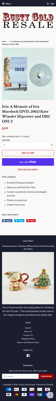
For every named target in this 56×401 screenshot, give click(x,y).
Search (28, 328)
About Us (28, 331)
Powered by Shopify (44, 385)
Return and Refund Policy (28, 342)
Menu (8, 4)
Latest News (28, 241)
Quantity (6, 140)
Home (4, 41)
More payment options (28, 169)
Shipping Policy (28, 339)
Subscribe (46, 376)
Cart (52, 3)
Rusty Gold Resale (27, 385)
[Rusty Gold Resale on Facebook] (28, 356)
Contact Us (28, 335)
